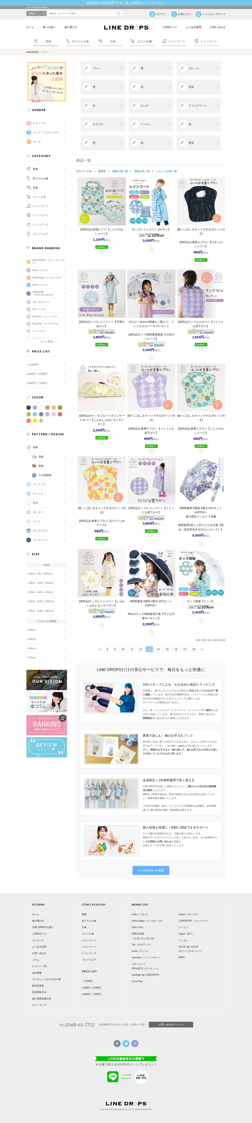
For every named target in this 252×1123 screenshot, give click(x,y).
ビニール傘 (39, 196)
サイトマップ (39, 1005)
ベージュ (146, 124)
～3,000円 (32, 364)
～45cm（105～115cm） (40, 582)
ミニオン (183, 940)
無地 (35, 502)
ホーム (30, 27)
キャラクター (40, 530)
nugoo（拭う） (187, 933)
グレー (97, 68)
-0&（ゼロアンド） (41, 302)
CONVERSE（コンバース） (194, 920)
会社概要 (37, 972)
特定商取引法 (39, 992)
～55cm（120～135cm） (41, 601)
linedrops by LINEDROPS (145, 974)
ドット (37, 521)
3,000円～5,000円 (36, 373)
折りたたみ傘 (40, 178)
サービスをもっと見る (151, 870)
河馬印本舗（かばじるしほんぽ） (43, 293)
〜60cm (30, 648)
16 (176, 649)
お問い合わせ (218, 27)
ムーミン (183, 927)
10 (123, 649)
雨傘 (35, 168)
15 (167, 649)
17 (184, 649)
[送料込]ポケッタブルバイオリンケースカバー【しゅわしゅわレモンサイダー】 (102, 420)
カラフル (98, 124)
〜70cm (30, 657)
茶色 (191, 86)
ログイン (161, 14)
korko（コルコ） (40, 270)
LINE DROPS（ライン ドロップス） (48, 261)
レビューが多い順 (166, 171)
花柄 (41, 456)
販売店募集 (38, 985)
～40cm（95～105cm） (40, 573)
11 (131, 649)
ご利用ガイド (169, 27)
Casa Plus (137, 981)
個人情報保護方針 (41, 998)
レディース (39, 123)
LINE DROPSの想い (43, 927)
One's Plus (137, 927)
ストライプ (39, 484)
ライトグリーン (198, 105)
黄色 (191, 142)
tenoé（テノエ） (40, 284)
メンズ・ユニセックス (46, 132)
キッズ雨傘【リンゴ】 (201, 601)
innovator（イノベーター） (45, 316)
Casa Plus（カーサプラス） (46, 323)
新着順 (102, 171)
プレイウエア (40, 233)
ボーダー (38, 512)
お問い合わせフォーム (171, 1024)
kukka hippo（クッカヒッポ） (47, 277)
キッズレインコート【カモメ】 (151, 229)
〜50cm (30, 629)
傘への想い (49, 27)
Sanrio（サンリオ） (189, 914)
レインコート (89, 946)
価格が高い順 (142, 171)
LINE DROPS (32, 52)
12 (140, 649)
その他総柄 (44, 475)
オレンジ (194, 68)
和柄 (41, 465)
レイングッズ (40, 224)
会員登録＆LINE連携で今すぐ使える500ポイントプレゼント (126, 2)
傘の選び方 (70, 27)
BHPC (182, 957)
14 (158, 649)
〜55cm (30, 639)
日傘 (35, 187)
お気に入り (184, 14)
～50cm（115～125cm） (40, 592)
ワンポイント (40, 539)
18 (193, 649)
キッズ (37, 141)
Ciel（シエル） (39, 309)
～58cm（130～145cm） (41, 610)
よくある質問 (193, 27)
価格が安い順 (120, 171)
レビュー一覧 (39, 966)
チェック (38, 493)
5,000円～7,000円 (36, 383)
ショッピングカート (214, 14)
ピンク (145, 105)
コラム (35, 959)
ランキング (38, 940)
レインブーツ (89, 940)
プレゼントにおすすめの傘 (46, 979)
